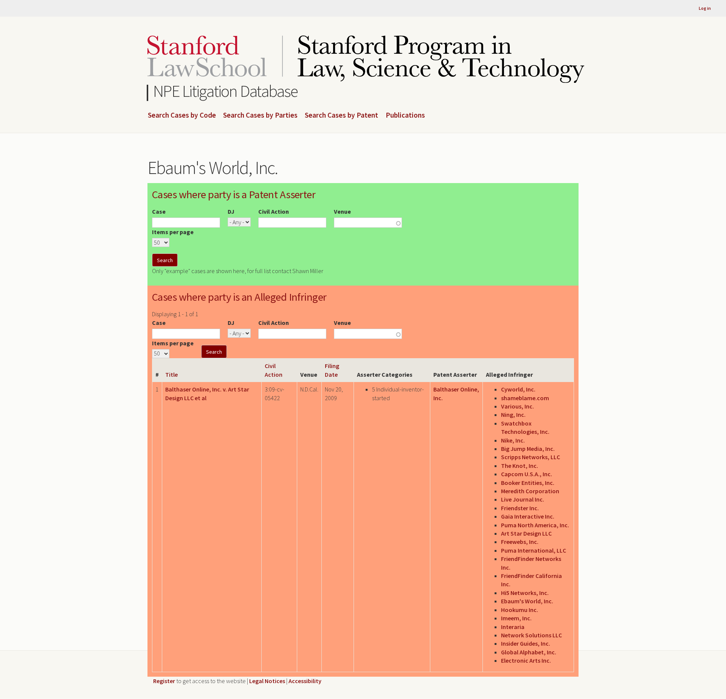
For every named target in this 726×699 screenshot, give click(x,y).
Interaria (512, 627)
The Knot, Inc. (519, 465)
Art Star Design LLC (526, 533)
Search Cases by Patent (341, 115)
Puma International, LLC (533, 550)
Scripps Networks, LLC (530, 457)
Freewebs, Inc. (519, 541)
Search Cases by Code (182, 115)
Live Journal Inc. (522, 499)
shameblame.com (525, 398)
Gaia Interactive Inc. (527, 516)
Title (171, 374)
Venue (342, 211)
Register (164, 681)
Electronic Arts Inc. (526, 660)
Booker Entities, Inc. (527, 482)
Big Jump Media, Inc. (528, 448)
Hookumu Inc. (519, 610)
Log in (705, 8)
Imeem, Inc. (516, 618)
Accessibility (305, 681)
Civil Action (273, 211)
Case (159, 211)
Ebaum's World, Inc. (527, 601)
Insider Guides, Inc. (525, 643)
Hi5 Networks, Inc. (525, 592)
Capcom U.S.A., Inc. (526, 474)
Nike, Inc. (513, 440)
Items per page (173, 232)
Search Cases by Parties (260, 115)
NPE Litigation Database (225, 91)
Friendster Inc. (520, 508)
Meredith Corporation (530, 491)
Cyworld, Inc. (518, 389)
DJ (231, 211)
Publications (405, 115)
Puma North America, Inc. (535, 525)
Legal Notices (267, 681)
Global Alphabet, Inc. (528, 652)
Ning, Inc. (513, 414)
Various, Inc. (517, 406)
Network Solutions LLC (531, 635)
